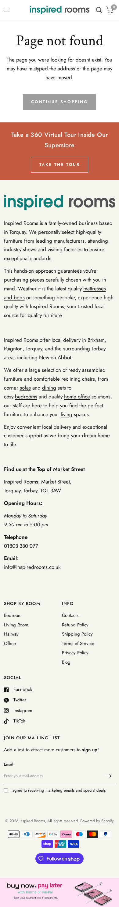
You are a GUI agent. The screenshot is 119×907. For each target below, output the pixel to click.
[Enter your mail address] (109, 776)
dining (49, 387)
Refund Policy (75, 624)
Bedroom (13, 615)
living (66, 414)
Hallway (11, 634)
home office (77, 396)
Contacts (70, 615)
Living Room (16, 624)
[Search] (99, 10)
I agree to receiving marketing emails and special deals (58, 790)
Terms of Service (78, 643)
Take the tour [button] (59, 164)
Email (8, 764)
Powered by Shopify (97, 821)
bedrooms (26, 396)
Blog (66, 662)
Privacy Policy (75, 652)
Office (10, 643)
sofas (25, 387)
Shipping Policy (77, 634)
